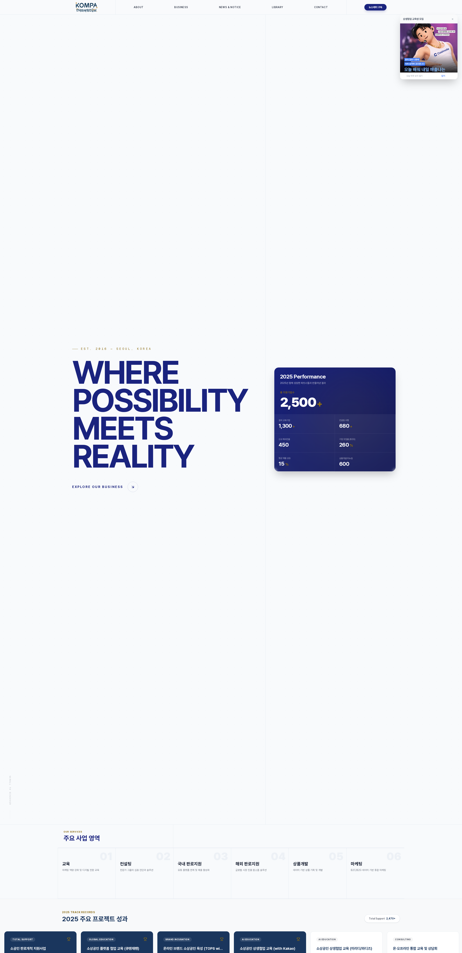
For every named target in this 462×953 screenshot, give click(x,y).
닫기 (443, 76)
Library (277, 7)
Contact (321, 7)
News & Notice (230, 7)
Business (181, 7)
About (138, 7)
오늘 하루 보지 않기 (414, 76)
